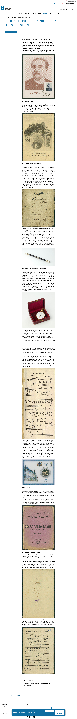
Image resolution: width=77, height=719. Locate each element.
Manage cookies (59, 713)
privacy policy (15, 713)
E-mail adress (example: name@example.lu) (59, 706)
